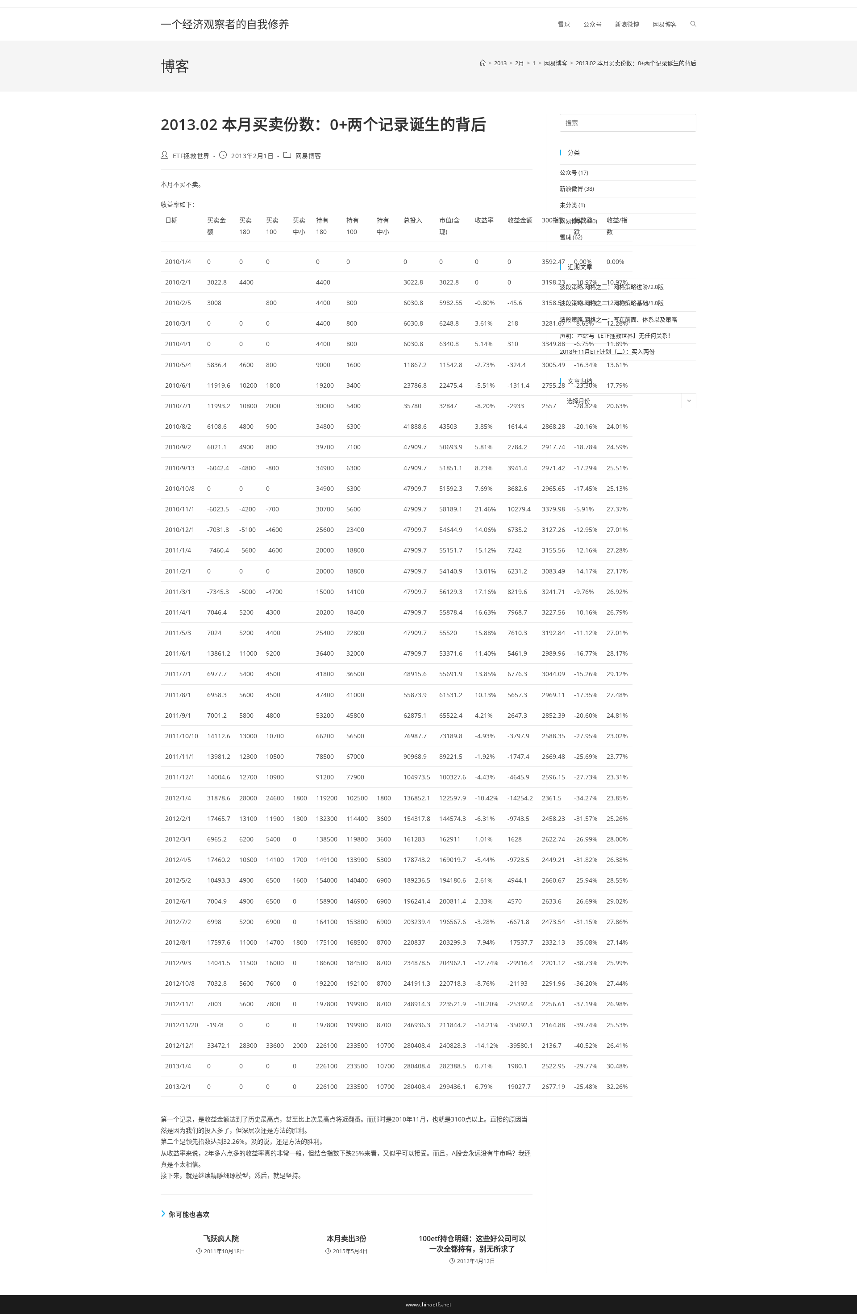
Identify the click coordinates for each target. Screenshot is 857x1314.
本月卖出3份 (346, 1238)
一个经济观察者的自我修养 (225, 24)
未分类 (568, 205)
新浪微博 (571, 188)
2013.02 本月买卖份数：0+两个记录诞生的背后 (636, 63)
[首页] (483, 63)
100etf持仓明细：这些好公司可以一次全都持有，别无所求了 (472, 1243)
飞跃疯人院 (221, 1238)
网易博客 (308, 155)
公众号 (568, 172)
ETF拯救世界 (191, 155)
